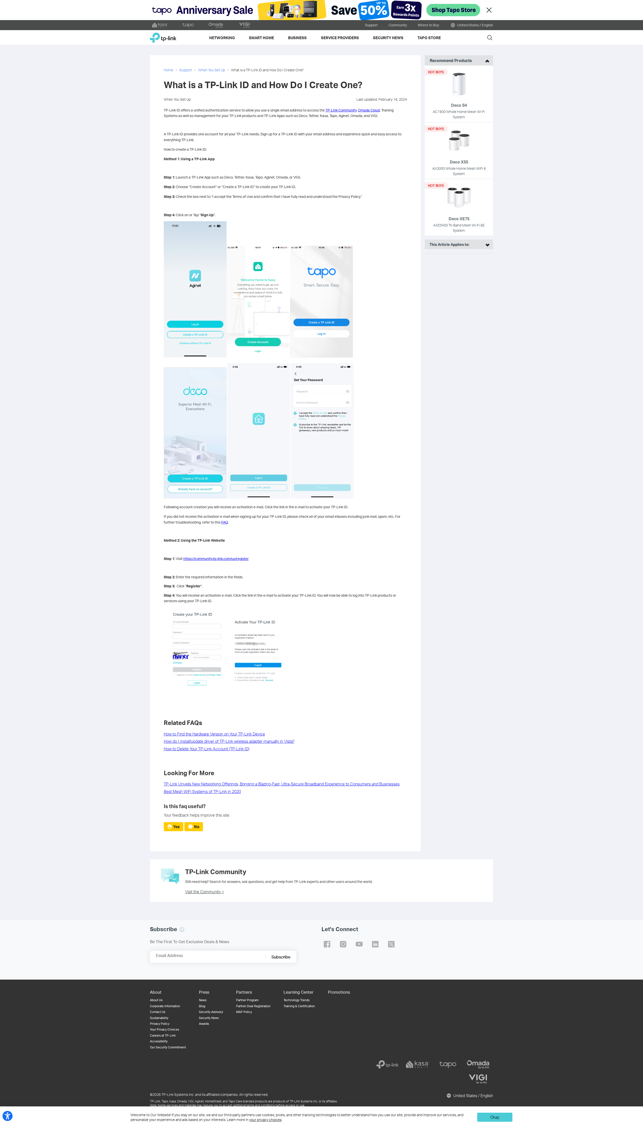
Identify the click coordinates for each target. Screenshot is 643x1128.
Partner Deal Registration (253, 1006)
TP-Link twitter (391, 944)
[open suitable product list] (486, 244)
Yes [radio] (176, 826)
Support (371, 25)
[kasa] (418, 1064)
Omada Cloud (369, 110)
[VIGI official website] (244, 25)
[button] (182, 930)
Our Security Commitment (168, 1047)
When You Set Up (211, 70)
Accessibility (159, 1041)
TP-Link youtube (359, 944)
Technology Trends (296, 1000)
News (202, 1000)
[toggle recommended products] (486, 60)
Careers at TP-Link (163, 1035)
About (156, 992)
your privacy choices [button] (265, 1119)
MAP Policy (244, 1012)
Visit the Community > (204, 891)
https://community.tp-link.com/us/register (216, 558)
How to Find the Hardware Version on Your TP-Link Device (214, 734)
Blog (202, 1006)
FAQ (224, 522)
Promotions (339, 992)
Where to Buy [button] (428, 25)
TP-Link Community (341, 110)
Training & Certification (299, 1006)
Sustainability (159, 1018)
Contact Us (157, 1012)
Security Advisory (211, 1012)
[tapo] (448, 1064)
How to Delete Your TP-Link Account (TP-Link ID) (206, 748)
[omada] (478, 1064)
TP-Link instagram (343, 944)
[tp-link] (387, 1064)
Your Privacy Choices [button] (164, 1029)
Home (168, 70)
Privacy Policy (159, 1024)
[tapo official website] (188, 25)
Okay (494, 1117)
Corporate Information (165, 1006)
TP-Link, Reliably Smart (163, 35)
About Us (156, 1000)
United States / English (474, 25)
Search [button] (490, 37)
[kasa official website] (160, 25)
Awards (204, 1024)
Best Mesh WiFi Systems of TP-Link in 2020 (202, 791)
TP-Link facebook (327, 944)
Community (398, 25)
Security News (209, 1018)
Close (489, 10)
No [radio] (196, 826)
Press (204, 992)
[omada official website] (216, 25)
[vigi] (478, 1079)
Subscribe (281, 957)
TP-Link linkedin (375, 944)
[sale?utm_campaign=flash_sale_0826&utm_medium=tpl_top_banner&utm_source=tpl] (321, 10)
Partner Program (247, 1000)
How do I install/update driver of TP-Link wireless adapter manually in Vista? (229, 741)
